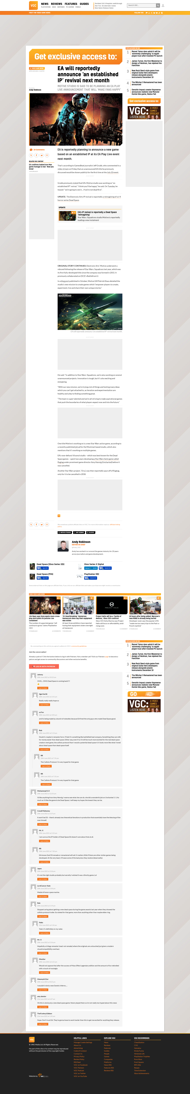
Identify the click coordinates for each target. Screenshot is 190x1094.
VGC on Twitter (80, 1073)
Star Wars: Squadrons (94, 269)
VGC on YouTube (80, 1076)
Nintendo (61, 7)
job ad (77, 447)
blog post (65, 281)
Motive (89, 183)
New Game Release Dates (104, 8)
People (106, 1054)
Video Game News (37, 68)
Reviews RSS (108, 1070)
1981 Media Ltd (37, 1044)
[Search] (158, 5)
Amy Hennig (96, 462)
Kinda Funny (139, 1051)
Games (106, 1056)
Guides (84, 4)
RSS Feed (77, 1062)
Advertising (78, 1048)
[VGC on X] (152, 13)
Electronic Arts (76, 197)
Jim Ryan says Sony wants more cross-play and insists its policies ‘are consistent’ (44, 618)
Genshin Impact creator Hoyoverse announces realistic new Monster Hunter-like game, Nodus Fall (146, 92)
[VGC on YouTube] (157, 13)
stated (75, 183)
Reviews (56, 4)
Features (71, 4)
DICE (83, 276)
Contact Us (78, 1054)
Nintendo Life (139, 1054)
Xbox (54, 7)
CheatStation (139, 1042)
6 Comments (56, 631)
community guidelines (79, 646)
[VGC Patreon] (146, 13)
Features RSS (109, 1068)
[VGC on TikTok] (159, 13)
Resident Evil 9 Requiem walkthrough (108, 3)
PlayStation (45, 7)
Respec (137, 1068)
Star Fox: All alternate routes (105, 6)
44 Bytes (43, 1075)
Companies (108, 1059)
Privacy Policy (79, 1056)
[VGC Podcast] (149, 13)
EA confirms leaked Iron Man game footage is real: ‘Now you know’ (41, 167)
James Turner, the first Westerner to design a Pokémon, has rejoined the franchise (147, 63)
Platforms (107, 1062)
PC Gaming (70, 7)
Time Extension (140, 1070)
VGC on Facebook (81, 1065)
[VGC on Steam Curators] (162, 13)
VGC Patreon (79, 1068)
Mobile (78, 7)
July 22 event (112, 172)
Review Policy (79, 1059)
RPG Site (137, 1065)
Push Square (139, 1062)
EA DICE (91, 532)
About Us (77, 1045)
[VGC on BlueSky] (154, 13)
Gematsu (137, 1048)
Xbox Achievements (141, 1073)
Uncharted (107, 462)
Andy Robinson (35, 90)
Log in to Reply (43, 688)
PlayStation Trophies (142, 1056)
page (107, 656)
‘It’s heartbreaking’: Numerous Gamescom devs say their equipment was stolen (77, 618)
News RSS (107, 1065)
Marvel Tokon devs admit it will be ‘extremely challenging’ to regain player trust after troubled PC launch (147, 54)
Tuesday (111, 186)
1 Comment (90, 631)
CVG (136, 1045)
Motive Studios (65, 532)
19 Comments (39, 150)
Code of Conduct (80, 1051)
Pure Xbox (138, 1059)
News (44, 4)
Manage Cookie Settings (83, 1042)
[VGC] (33, 5)
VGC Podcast (79, 1070)
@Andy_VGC (76, 547)
